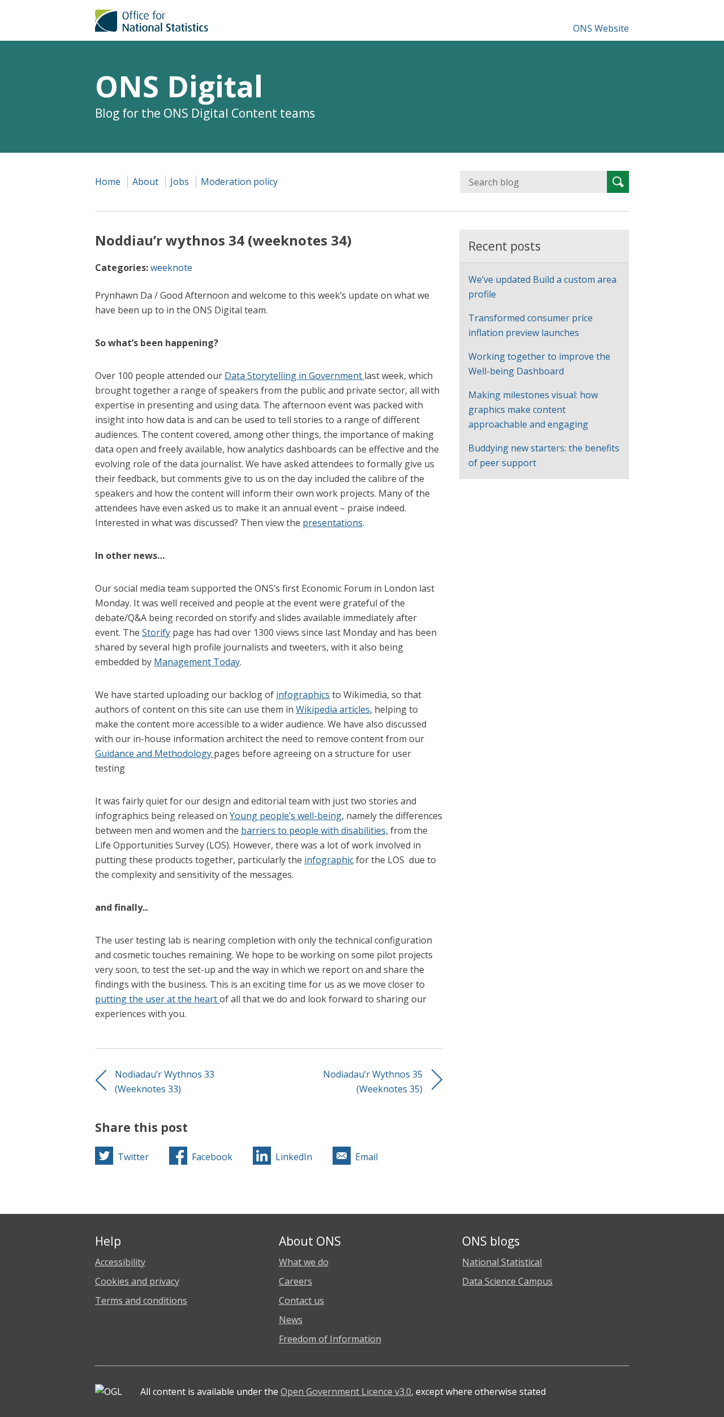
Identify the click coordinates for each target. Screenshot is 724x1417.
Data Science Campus (507, 1281)
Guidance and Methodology (154, 753)
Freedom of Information (330, 1339)
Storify (156, 632)
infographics (303, 694)
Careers (295, 1281)
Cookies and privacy (137, 1281)
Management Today (197, 662)
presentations (333, 522)
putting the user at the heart (157, 999)
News (291, 1319)
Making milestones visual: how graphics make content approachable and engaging (533, 409)
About (145, 181)
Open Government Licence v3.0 (346, 1391)
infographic (329, 860)
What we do (304, 1262)
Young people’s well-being (286, 815)
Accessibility (120, 1262)
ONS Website (601, 28)
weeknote (171, 267)
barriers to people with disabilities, (314, 830)
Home (107, 181)
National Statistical (502, 1262)
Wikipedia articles (333, 709)
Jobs (179, 181)
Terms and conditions (141, 1300)
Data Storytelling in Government (294, 375)
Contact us (301, 1300)
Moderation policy (239, 181)
